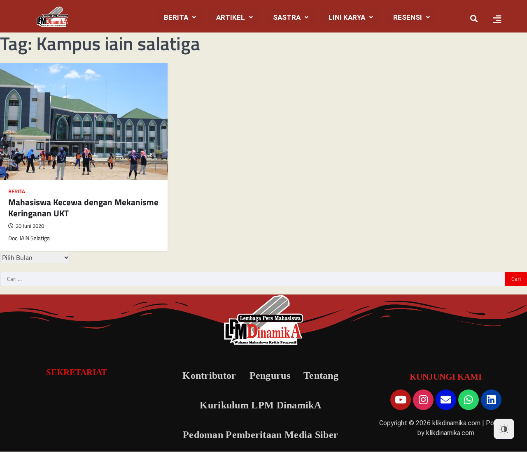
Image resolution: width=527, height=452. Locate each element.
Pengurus (270, 375)
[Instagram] (423, 399)
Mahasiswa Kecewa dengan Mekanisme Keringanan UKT (83, 207)
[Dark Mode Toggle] (504, 429)
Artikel (230, 17)
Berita (176, 17)
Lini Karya (347, 17)
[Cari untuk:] (252, 279)
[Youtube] (400, 399)
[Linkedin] (491, 399)
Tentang (320, 375)
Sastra (287, 17)
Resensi (407, 17)
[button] (179, 17)
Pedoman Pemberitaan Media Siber (260, 434)
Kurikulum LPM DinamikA (260, 405)
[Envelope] (446, 399)
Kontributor (209, 375)
